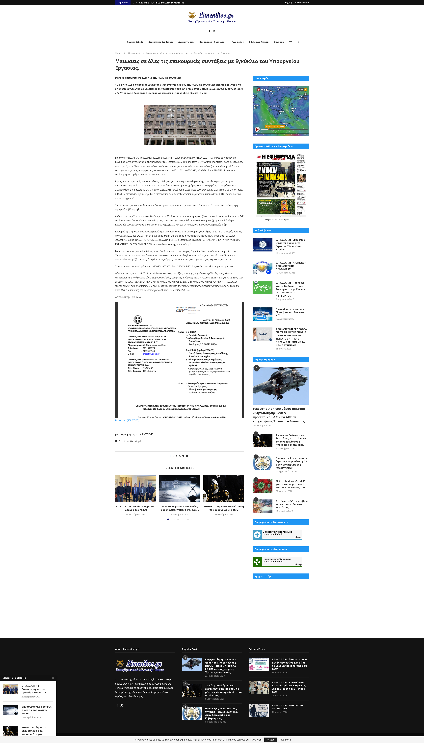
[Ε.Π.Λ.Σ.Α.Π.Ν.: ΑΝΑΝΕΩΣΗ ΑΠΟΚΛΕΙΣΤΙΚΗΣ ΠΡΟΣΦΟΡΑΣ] (262, 267)
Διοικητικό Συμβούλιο (160, 42)
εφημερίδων (285, 219)
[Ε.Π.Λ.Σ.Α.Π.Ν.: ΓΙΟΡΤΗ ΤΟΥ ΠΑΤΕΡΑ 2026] (259, 710)
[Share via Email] (187, 455)
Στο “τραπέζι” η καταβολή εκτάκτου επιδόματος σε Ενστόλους (292, 504)
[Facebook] (209, 31)
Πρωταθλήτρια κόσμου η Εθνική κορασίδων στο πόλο (291, 312)
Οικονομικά (134, 52)
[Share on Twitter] (180, 455)
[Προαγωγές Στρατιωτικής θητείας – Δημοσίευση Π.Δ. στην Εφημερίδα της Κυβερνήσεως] (262, 463)
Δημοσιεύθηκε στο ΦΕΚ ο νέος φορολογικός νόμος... (37, 710)
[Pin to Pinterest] (183, 455)
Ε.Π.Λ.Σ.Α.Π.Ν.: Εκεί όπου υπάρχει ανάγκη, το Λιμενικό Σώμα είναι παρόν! (290, 244)
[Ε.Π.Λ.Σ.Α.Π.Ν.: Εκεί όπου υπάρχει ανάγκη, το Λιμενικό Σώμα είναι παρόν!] (262, 244)
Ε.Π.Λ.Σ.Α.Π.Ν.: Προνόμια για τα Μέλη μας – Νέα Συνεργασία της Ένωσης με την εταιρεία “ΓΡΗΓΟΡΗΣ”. (291, 289)
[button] (133, 2)
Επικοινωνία (302, 2)
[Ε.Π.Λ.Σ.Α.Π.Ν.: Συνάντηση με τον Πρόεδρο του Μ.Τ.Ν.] (135, 488)
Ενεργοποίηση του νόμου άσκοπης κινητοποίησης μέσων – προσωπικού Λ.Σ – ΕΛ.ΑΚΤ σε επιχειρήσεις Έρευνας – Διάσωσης (279, 415)
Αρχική (288, 2)
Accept (270, 739)
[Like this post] (173, 455)
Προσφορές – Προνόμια (212, 42)
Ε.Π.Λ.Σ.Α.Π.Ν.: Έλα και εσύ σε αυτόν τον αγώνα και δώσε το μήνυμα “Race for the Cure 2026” (289, 664)
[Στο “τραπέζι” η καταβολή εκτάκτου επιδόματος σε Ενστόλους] (262, 506)
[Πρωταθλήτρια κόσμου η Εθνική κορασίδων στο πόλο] (262, 314)
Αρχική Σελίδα (135, 42)
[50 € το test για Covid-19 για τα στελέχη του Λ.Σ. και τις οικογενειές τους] (262, 486)
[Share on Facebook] (176, 455)
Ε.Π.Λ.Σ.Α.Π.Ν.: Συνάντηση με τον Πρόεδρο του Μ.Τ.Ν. (135, 508)
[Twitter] (214, 31)
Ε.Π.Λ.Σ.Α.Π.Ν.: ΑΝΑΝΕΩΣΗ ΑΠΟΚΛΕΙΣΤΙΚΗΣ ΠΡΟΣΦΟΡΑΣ (291, 266)
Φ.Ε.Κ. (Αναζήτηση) (259, 42)
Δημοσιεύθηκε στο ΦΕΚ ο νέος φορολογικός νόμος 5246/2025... (179, 508)
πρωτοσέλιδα (272, 219)
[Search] (297, 42)
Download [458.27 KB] (127, 420)
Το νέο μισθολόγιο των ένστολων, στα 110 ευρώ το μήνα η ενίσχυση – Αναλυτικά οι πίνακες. (291, 440)
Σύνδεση (279, 42)
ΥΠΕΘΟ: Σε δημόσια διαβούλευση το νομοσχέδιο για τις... (224, 508)
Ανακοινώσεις (186, 42)
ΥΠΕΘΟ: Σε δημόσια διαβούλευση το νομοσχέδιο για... (34, 731)
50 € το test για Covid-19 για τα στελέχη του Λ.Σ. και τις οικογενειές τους (291, 484)
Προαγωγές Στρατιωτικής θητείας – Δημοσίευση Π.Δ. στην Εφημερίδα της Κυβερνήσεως (292, 462)
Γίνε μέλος (238, 42)
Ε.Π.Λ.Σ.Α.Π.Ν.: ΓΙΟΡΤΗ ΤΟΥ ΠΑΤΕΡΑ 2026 (287, 707)
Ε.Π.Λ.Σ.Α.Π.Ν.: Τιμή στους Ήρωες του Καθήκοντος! (166, 2)
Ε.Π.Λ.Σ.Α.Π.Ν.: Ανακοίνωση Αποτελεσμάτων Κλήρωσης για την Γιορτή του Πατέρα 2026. (289, 687)
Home (118, 52)
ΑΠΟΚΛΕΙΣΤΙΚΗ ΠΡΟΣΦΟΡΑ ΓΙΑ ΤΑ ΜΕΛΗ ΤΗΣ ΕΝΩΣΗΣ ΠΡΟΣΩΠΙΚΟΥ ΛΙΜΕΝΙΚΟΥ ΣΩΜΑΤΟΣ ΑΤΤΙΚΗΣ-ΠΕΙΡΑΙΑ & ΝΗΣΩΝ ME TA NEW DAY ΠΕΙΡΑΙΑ (291, 337)
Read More (285, 740)
